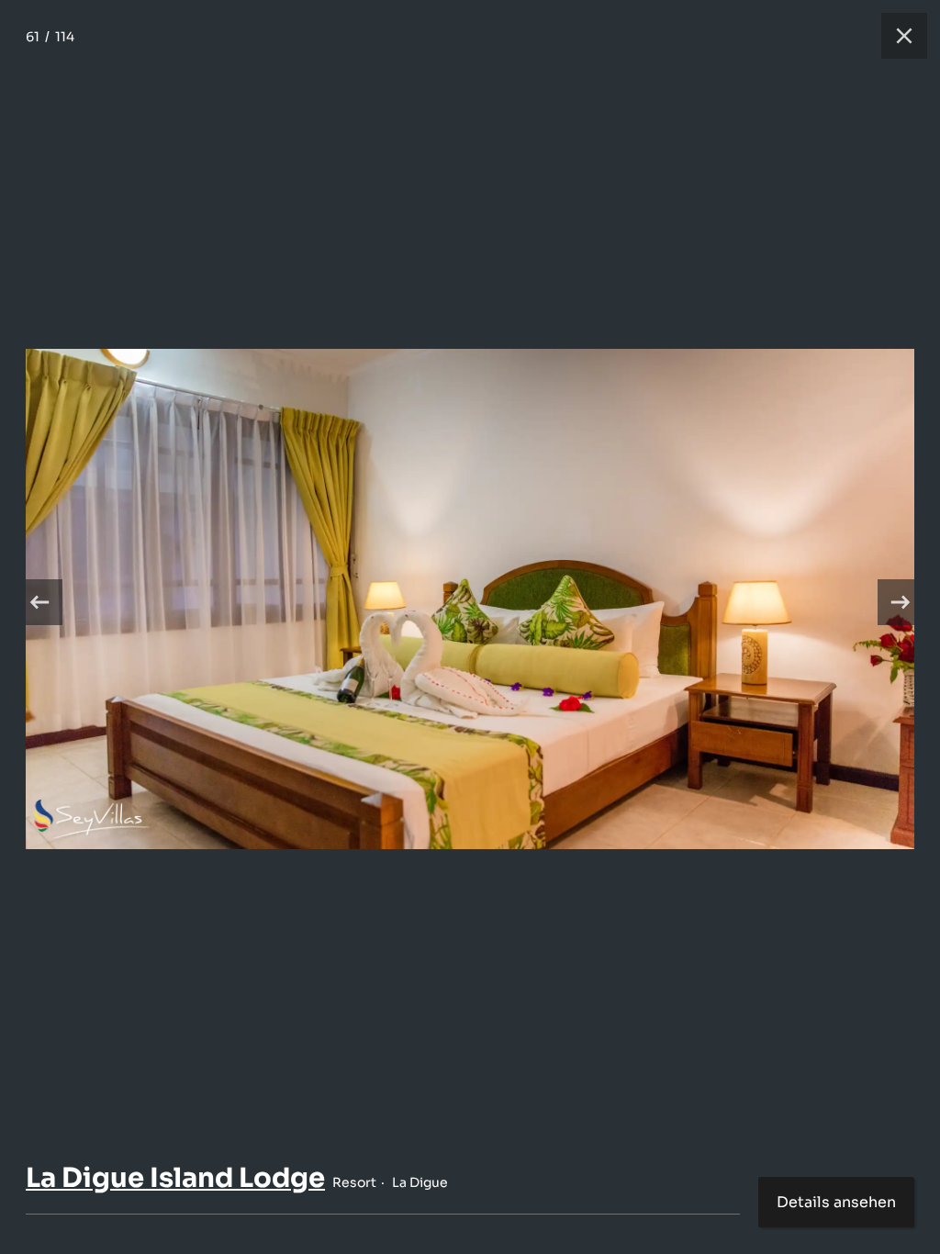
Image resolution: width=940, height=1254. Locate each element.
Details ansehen (836, 1202)
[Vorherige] (39, 602)
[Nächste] (900, 602)
